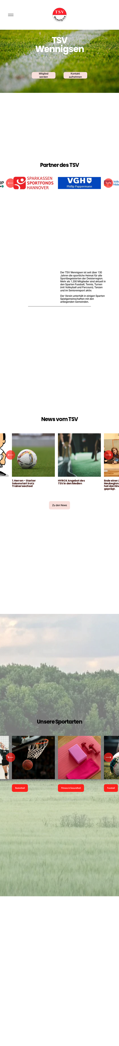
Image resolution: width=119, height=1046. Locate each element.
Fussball (111, 788)
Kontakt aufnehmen (75, 75)
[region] (59, 183)
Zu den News (59, 505)
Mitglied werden (43, 75)
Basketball (20, 788)
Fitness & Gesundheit (71, 788)
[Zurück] (10, 183)
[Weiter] (108, 183)
